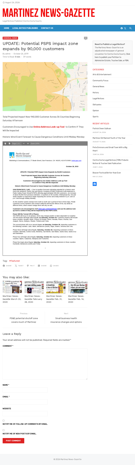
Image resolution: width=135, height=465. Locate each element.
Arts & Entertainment (102, 74)
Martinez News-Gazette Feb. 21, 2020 (54, 299)
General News (10, 38)
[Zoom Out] (24, 143)
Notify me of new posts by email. (19, 434)
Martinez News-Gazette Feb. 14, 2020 (76, 299)
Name (6, 385)
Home (6, 28)
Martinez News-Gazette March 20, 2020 (12, 299)
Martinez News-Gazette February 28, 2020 (33, 299)
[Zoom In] (28, 143)
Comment (8, 346)
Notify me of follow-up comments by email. (25, 424)
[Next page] (9, 143)
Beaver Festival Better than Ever (107, 173)
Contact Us (47, 28)
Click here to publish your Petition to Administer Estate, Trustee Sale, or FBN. (112, 57)
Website (7, 409)
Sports (95, 117)
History (96, 93)
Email (6, 397)
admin (8, 54)
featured (15, 261)
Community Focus (100, 81)
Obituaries (97, 105)
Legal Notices (98, 98)
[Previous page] (5, 143)
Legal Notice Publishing (25, 28)
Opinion (96, 110)
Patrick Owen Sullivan (102, 128)
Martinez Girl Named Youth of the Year (109, 138)
